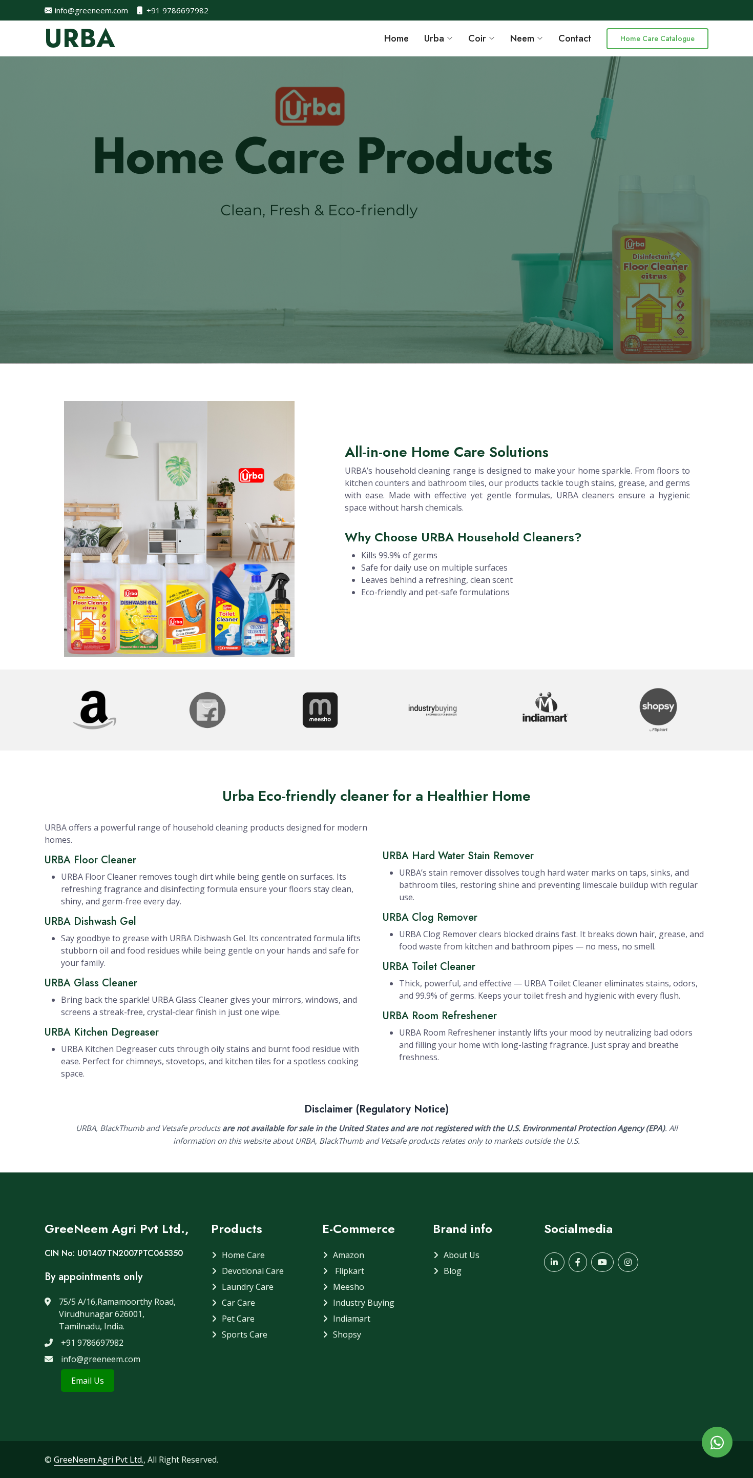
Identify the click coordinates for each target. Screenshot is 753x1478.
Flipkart (348, 1271)
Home (396, 38)
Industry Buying (363, 1302)
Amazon (348, 1255)
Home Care (243, 1255)
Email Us (87, 1380)
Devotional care (253, 1271)
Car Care (238, 1302)
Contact (574, 38)
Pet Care (238, 1318)
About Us (461, 1255)
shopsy (347, 1334)
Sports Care (244, 1334)
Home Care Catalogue (657, 38)
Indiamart (351, 1318)
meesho (348, 1286)
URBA (80, 38)
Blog (453, 1271)
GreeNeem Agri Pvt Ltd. (98, 1459)
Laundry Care (248, 1286)
